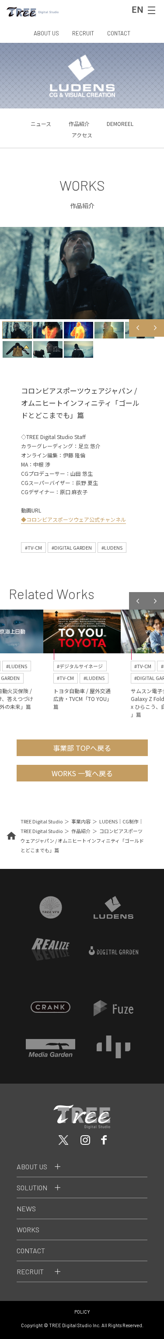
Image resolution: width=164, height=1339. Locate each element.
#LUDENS (111, 547)
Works (28, 1229)
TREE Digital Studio (42, 821)
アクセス (82, 135)
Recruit (30, 1271)
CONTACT (118, 33)
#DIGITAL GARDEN (72, 547)
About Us (32, 1166)
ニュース (41, 123)
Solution (32, 1187)
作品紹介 (79, 123)
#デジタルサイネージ (80, 666)
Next (155, 328)
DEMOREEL (120, 123)
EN (137, 9)
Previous (138, 328)
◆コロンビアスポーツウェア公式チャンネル (73, 519)
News (26, 1208)
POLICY (82, 1312)
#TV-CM (33, 547)
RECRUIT (83, 33)
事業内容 (81, 821)
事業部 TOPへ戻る (82, 748)
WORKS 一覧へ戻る (82, 773)
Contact (31, 1250)
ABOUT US (46, 33)
